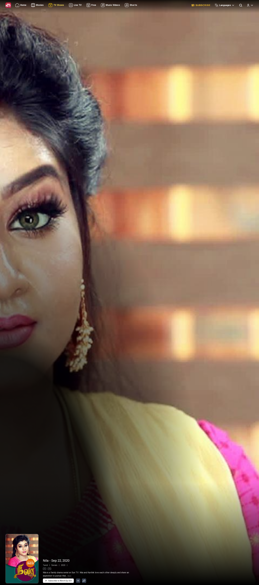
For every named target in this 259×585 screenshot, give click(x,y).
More (69, 576)
